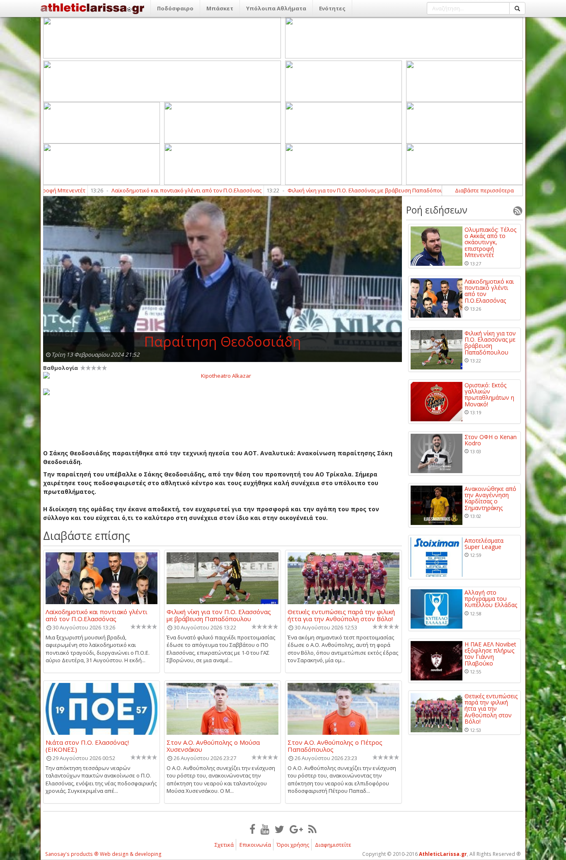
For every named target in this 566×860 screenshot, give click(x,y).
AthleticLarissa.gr (443, 854)
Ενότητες (332, 8)
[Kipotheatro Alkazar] (222, 375)
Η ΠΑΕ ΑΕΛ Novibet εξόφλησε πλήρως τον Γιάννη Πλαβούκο (490, 654)
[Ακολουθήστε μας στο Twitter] (279, 829)
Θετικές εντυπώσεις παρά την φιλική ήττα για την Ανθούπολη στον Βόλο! (341, 615)
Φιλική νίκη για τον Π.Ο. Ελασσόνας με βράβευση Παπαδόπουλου (339, 190)
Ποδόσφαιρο (175, 8)
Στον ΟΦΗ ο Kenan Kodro (490, 440)
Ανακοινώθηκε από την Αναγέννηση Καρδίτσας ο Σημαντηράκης (490, 498)
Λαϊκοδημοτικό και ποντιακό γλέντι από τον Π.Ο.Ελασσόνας (155, 190)
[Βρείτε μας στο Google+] (296, 829)
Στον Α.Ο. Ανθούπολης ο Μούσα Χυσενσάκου (213, 745)
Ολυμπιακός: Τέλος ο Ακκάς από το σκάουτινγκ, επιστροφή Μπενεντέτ (490, 242)
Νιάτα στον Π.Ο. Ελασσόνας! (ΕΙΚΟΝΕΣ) (87, 745)
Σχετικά (224, 844)
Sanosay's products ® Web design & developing (103, 854)
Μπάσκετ (219, 8)
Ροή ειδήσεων (436, 209)
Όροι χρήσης (293, 844)
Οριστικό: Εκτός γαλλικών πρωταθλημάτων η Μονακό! (489, 395)
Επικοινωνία (255, 844)
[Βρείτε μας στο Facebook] (252, 829)
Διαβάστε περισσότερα (484, 190)
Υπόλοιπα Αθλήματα (276, 8)
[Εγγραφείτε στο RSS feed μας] (312, 829)
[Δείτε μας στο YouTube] (265, 829)
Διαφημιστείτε (333, 844)
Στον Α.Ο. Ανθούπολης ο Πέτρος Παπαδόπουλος (335, 745)
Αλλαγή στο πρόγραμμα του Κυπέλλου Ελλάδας (490, 598)
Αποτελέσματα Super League (483, 543)
